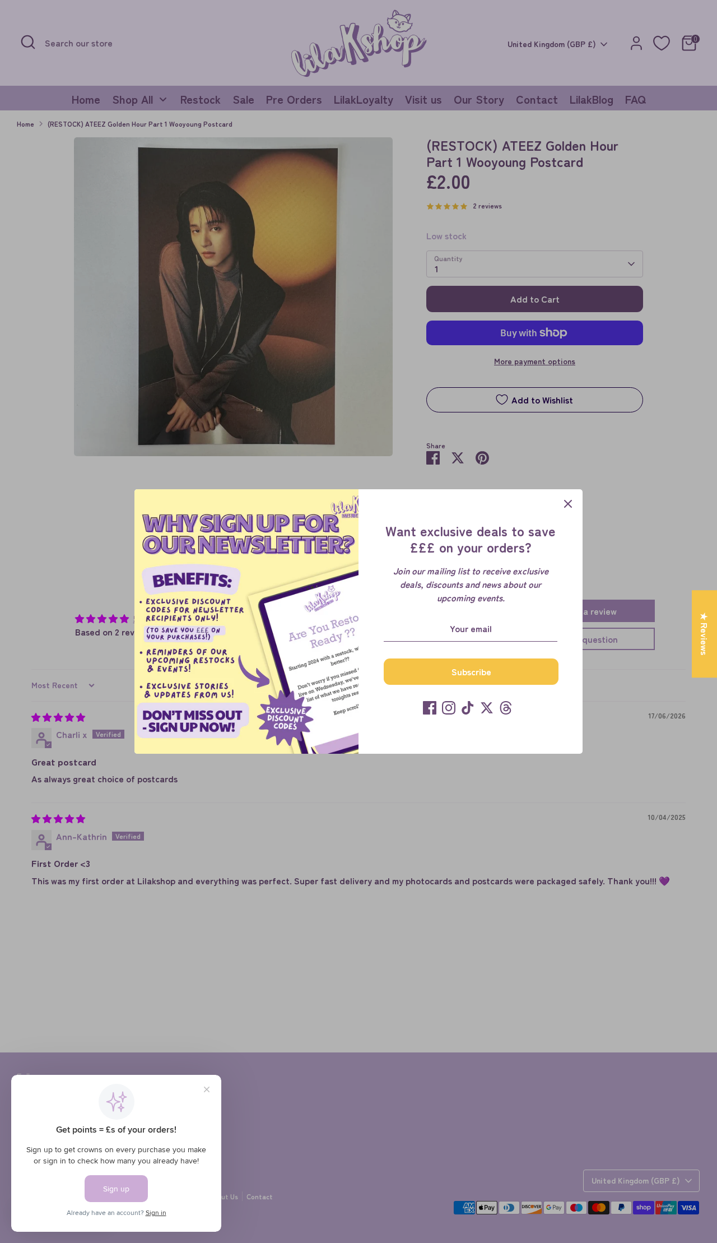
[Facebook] (429, 708)
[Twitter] (486, 708)
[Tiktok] (467, 708)
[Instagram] (448, 708)
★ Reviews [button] (704, 634)
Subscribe (471, 671)
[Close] (568, 503)
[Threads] (506, 708)
